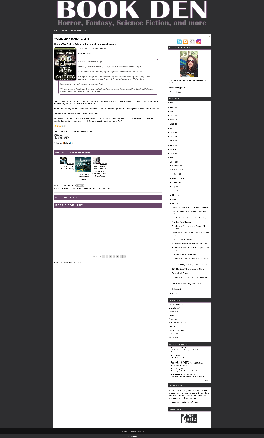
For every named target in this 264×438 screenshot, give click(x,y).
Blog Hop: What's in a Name (182, 239)
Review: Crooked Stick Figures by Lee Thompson (190, 207)
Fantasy (172, 311)
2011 (172, 162)
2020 (172, 124)
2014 (172, 149)
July (174, 186)
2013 (172, 153)
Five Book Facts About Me (181, 222)
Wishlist (172, 337)
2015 (172, 145)
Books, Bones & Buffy (180, 361)
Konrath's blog (145, 118)
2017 (172, 136)
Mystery (172, 319)
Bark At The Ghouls (179, 348)
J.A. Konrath (100, 188)
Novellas (172, 326)
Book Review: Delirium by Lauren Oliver (186, 284)
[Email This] (77, 185)
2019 (172, 128)
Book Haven (176, 355)
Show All (207, 380)
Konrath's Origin (87, 131)
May (174, 195)
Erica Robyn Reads (178, 369)
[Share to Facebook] (83, 185)
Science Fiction (174, 330)
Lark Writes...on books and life (183, 374)
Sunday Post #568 (177, 357)
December (176, 165)
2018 (172, 132)
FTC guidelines (188, 390)
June (174, 191)
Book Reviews (89, 188)
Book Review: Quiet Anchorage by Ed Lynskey (189, 218)
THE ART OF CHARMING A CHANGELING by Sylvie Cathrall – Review (187, 364)
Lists (86, 31)
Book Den (123, 431)
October (175, 174)
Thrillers (108, 188)
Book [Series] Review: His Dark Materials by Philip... (191, 243)
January (175, 293)
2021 (172, 119)
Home (56, 31)
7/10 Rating (64, 188)
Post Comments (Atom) (72, 262)
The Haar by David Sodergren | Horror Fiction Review (186, 351)
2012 (172, 157)
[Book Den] (189, 422)
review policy (179, 402)
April (174, 199)
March (174, 203)
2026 (172, 103)
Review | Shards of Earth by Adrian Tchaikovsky (67, 166)
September (176, 178)
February (175, 289)
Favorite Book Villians (180, 273)
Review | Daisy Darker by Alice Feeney (83, 176)
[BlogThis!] (79, 185)
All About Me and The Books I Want (185, 254)
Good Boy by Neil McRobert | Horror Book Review (188, 371)
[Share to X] (81, 185)
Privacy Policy (139, 431)
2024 (172, 107)
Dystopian (173, 308)
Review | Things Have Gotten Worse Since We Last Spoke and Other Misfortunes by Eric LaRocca (99, 169)
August (175, 182)
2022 (172, 115)
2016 (172, 141)
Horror (171, 315)
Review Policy (76, 31)
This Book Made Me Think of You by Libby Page (187, 376)
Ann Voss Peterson (76, 188)
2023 (172, 111)
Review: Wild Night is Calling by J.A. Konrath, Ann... (191, 265)
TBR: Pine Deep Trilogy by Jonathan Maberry (188, 269)
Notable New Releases (177, 322)
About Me (64, 31)
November (176, 170)
